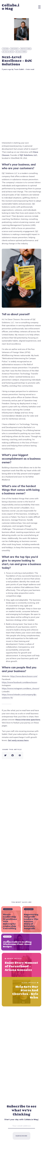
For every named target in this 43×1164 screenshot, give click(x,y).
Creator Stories (26, 48)
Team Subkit (19, 69)
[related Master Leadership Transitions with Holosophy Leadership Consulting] (11, 919)
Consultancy (14, 48)
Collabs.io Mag (10, 7)
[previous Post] (21, 992)
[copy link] (19, 755)
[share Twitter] (5, 755)
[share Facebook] (12, 755)
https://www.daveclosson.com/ (23, 676)
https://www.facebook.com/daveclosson (19, 682)
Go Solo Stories (21, 51)
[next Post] (21, 965)
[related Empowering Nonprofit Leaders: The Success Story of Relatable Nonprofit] (32, 919)
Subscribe (21, 1136)
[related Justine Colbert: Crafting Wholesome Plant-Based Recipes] (21, 942)
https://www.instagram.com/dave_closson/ (20, 688)
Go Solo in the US (8, 51)
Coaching (5, 48)
